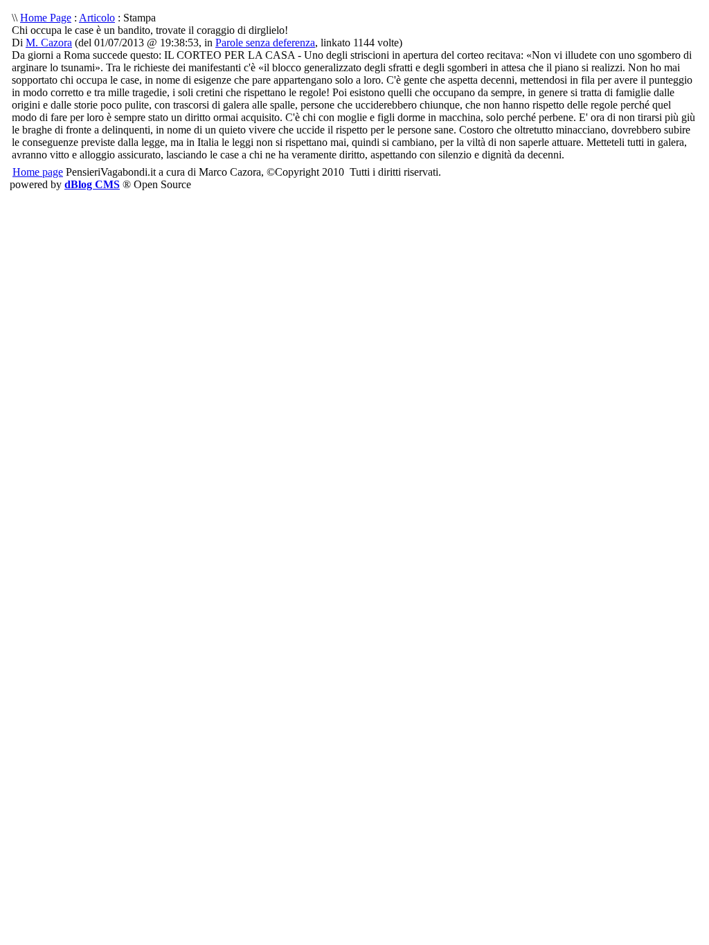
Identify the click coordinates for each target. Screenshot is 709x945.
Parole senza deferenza (265, 42)
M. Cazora (49, 42)
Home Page (45, 18)
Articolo (97, 18)
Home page (37, 172)
